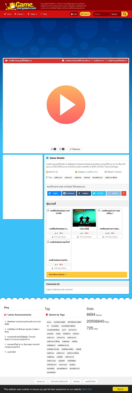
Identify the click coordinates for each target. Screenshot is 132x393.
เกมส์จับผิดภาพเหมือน (67, 349)
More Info (87, 389)
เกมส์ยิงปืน (60, 357)
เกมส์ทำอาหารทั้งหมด (111, 177)
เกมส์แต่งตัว (61, 361)
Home (8, 14)
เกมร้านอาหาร (61, 337)
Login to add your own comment (59, 289)
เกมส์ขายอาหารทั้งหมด (53, 341)
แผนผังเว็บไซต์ (90, 381)
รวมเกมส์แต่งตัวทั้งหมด (53, 330)
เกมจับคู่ (58, 334)
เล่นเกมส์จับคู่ (50, 368)
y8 (48, 326)
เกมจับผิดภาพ (66, 334)
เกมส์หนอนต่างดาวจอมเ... (110, 228)
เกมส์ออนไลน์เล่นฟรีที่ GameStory (20, 5)
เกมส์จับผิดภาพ (51, 345)
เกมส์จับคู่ (74, 341)
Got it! (120, 389)
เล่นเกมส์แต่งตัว (51, 372)
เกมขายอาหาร (72, 330)
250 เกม (49, 322)
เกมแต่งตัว (72, 365)
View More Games (57, 274)
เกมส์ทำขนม (78, 177)
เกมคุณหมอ (50, 334)
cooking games (59, 322)
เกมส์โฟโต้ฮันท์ (71, 361)
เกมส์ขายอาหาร (71, 337)
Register (86, 14)
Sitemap (77, 381)
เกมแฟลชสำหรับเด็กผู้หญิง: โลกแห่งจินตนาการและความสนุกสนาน (20, 338)
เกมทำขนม (87, 177)
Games (20, 14)
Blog (45, 14)
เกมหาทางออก (63, 365)
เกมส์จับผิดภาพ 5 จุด (63, 345)
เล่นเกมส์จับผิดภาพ (62, 368)
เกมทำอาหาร (68, 177)
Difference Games (74, 322)
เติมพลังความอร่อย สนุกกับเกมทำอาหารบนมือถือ (23, 322)
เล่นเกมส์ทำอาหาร (98, 177)
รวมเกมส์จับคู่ (55, 326)
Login (75, 14)
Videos (33, 14)
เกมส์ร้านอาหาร (69, 357)
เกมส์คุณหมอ (65, 341)
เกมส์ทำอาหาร (92, 171)
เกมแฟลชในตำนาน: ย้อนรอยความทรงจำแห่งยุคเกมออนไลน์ (22, 345)
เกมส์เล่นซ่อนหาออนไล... (59, 260)
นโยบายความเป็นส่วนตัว (59, 381)
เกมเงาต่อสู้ (84, 228)
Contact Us (41, 381)
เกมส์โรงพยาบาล (51, 365)
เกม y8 (64, 330)
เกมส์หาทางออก (51, 361)
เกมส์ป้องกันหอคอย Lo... (58, 228)
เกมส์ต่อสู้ (78, 349)
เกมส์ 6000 (11, 352)
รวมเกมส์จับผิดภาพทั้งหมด (68, 326)
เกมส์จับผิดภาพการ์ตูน (53, 349)
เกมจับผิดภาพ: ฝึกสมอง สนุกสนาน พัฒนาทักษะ (22, 330)
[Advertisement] (66, 40)
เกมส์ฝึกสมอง (50, 357)
